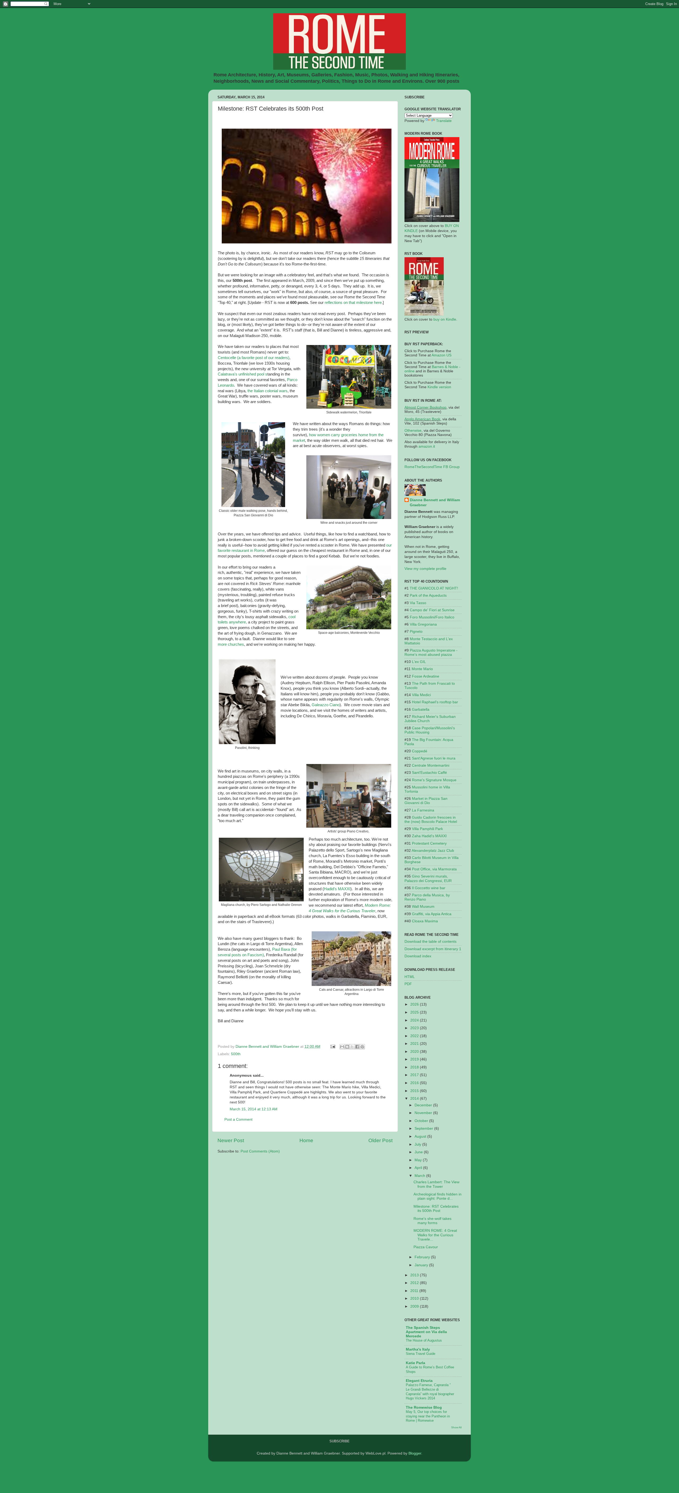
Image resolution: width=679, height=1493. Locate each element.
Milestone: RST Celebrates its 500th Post (436, 1208)
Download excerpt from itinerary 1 (432, 949)
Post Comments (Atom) (260, 1151)
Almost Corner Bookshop (425, 407)
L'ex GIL (419, 662)
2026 (415, 1004)
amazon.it (427, 446)
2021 (415, 1044)
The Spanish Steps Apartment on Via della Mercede (426, 1332)
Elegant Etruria (419, 1381)
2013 (415, 1275)
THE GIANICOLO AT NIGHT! (434, 588)
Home (306, 1140)
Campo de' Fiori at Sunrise (432, 610)
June (419, 1152)
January (422, 1265)
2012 (415, 1283)
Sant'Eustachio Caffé (429, 773)
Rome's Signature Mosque (434, 780)
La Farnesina (423, 810)
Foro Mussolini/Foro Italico (432, 617)
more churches (231, 644)
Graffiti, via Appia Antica (431, 914)
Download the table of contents (430, 942)
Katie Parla (415, 1363)
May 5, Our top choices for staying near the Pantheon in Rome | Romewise (428, 1416)
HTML (409, 977)
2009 (415, 1306)
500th (236, 1054)
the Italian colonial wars (267, 391)
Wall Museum (423, 907)
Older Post (380, 1140)
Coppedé (419, 751)
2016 (415, 1083)
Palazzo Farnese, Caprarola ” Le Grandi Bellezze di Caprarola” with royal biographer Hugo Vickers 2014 (430, 1391)
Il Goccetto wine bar (428, 888)
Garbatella (420, 709)
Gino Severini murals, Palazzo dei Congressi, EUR (428, 878)
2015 (415, 1091)
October (422, 1121)
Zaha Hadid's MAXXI (429, 836)
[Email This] (342, 1046)
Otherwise (412, 431)
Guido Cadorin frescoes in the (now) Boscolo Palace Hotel (430, 819)
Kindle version (439, 387)
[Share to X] (352, 1046)
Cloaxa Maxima (425, 921)
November (424, 1113)
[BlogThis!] (347, 1046)
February (423, 1257)
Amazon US (441, 355)
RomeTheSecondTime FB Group (432, 467)
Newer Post (230, 1140)
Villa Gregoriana (423, 624)
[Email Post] (332, 1047)
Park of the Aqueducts (428, 595)
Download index (417, 956)
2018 (415, 1067)
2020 (415, 1052)
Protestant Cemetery (429, 843)
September (424, 1128)
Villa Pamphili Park (427, 829)
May (419, 1160)
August (421, 1136)
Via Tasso (418, 603)
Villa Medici (421, 695)
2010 (415, 1298)
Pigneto (416, 632)
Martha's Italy (418, 1349)
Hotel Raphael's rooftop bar (435, 702)
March (420, 1176)
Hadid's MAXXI (337, 889)
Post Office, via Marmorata (434, 869)
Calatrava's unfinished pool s (242, 374)
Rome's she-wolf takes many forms (432, 1221)
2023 (415, 1028)
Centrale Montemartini (430, 765)
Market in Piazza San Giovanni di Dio (425, 801)
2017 (415, 1075)
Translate (444, 121)
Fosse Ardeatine (425, 676)
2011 (414, 1291)
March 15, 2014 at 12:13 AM (253, 1109)
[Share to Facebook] (357, 1046)
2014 (415, 1099)
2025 (415, 1012)
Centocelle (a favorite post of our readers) (253, 358)
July (418, 1144)
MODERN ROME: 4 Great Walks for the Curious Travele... (435, 1235)
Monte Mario (422, 669)
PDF (408, 984)
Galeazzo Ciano (326, 705)
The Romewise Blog (424, 1407)
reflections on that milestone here (353, 302)
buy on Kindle (444, 319)
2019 (415, 1059)
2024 (415, 1020)
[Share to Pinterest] (362, 1046)
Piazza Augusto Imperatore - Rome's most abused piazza (431, 652)
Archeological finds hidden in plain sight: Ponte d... (438, 1196)
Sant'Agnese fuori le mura (433, 758)
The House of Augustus (424, 1340)
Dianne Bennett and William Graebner (435, 502)
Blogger (414, 1453)
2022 (415, 1036)
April (419, 1168)
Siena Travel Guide (420, 1354)
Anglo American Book (422, 419)
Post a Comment (238, 1119)
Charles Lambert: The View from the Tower (436, 1184)
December (424, 1105)
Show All (456, 1427)
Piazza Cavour (426, 1247)
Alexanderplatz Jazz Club (433, 851)
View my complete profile (425, 569)
